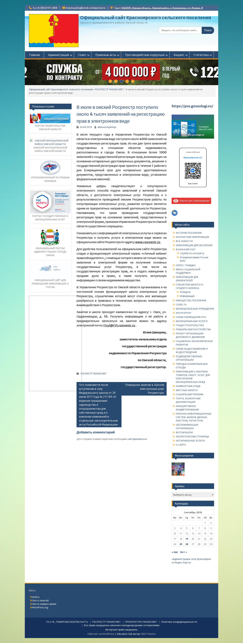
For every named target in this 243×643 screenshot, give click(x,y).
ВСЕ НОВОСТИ (184, 241)
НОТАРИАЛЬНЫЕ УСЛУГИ (190, 440)
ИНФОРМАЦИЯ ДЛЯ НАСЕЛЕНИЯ (194, 245)
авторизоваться (137, 439)
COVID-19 (181, 304)
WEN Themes (148, 633)
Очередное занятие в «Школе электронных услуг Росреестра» (144, 389)
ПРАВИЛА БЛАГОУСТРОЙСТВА (193, 329)
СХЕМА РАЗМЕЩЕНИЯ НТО (191, 317)
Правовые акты (105, 55)
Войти (35, 597)
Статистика (201, 55)
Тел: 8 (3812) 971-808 (45, 7)
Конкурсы (185, 291)
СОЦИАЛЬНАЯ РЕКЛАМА (189, 394)
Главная (34, 55)
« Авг (175, 552)
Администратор (107, 127)
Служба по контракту (192, 253)
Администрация (58, 55)
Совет (82, 55)
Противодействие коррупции (144, 55)
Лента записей (40, 600)
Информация (187, 296)
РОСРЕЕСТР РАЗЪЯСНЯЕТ (109, 89)
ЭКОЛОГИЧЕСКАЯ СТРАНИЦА (192, 436)
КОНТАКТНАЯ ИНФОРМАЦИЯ (192, 237)
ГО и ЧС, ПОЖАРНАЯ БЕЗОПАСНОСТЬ (67, 622)
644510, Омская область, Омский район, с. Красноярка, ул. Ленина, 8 (162, 7)
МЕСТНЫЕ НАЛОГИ (186, 390)
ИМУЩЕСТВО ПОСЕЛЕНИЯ (191, 300)
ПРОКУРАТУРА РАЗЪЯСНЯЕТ (141, 622)
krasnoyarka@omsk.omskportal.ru (85, 7)
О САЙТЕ (181, 444)
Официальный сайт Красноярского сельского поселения (145, 17)
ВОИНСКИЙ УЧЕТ (186, 249)
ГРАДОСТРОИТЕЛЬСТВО (190, 325)
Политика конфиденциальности (179, 622)
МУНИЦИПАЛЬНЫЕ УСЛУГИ (191, 321)
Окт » (183, 552)
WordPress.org (40, 607)
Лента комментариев (44, 603)
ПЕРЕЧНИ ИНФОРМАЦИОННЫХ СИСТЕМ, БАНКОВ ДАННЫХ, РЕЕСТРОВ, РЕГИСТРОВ (193, 417)
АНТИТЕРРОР (183, 312)
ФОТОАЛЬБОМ (184, 432)
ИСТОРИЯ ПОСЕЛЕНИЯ (189, 232)
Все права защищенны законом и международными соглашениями (121, 625)
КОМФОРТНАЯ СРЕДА (188, 386)
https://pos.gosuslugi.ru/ (192, 106)
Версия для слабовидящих (193, 200)
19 (186, 538)
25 (181, 544)
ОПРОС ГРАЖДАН (186, 265)
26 (186, 544)
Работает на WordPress (100, 633)
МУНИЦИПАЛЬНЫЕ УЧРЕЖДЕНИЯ (195, 308)
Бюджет (179, 55)
